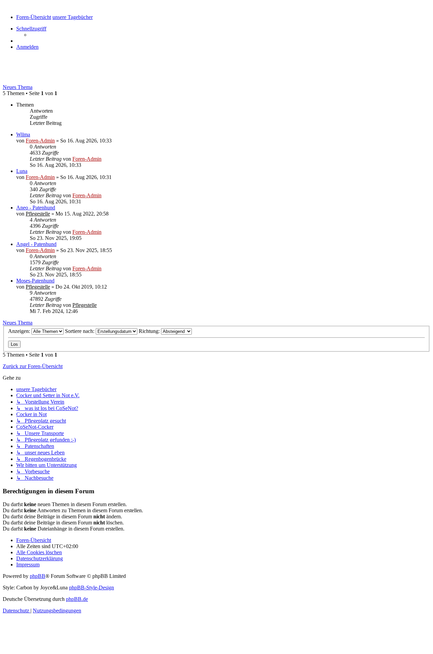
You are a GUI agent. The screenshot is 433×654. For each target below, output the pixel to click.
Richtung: (150, 331)
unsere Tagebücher (36, 72)
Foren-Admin (40, 140)
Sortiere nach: (80, 331)
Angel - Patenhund (36, 244)
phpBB (37, 576)
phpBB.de (77, 599)
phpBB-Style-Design (91, 587)
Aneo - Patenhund (35, 207)
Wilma (23, 134)
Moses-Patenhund (35, 281)
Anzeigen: (19, 331)
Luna (21, 171)
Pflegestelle (38, 214)
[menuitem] (27, 47)
